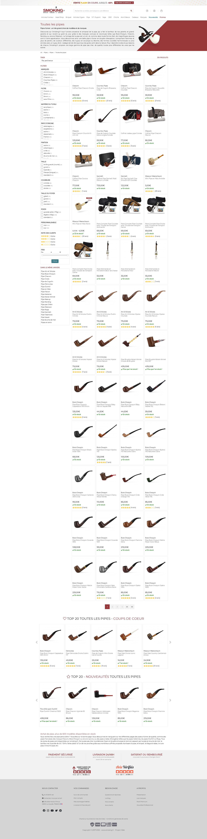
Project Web (120, 830)
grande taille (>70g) (52, 212)
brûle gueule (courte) (53, 165)
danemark (49, 134)
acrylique (49, 107)
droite (47, 188)
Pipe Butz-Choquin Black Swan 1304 (81, 450)
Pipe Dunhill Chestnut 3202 (50, 711)
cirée (47, 151)
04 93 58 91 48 (48, 795)
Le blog (107, 798)
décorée (48, 153)
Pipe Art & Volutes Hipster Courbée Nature (155, 315)
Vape (104, 17)
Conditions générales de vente (117, 819)
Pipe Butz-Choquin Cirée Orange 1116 (130, 496)
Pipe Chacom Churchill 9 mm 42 (81, 134)
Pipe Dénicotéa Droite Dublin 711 (77, 654)
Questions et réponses (113, 795)
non (47, 225)
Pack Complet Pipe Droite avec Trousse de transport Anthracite (155, 225)
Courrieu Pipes (50, 80)
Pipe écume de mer (48, 320)
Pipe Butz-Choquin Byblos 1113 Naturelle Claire (131, 450)
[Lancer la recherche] (131, 11)
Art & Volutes (50, 72)
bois (46, 112)
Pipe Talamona (46, 315)
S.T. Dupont (96, 17)
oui (46, 228)
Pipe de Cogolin (47, 281)
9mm (47, 96)
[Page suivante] (127, 606)
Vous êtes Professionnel (145, 805)
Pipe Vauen (45, 317)
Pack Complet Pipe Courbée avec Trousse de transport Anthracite (107, 225)
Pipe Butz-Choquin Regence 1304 (128, 712)
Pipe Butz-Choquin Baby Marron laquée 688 (106, 405)
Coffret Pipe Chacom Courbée (129, 89)
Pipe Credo (45, 279)
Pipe (88, 17)
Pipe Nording (46, 302)
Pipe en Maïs (46, 289)
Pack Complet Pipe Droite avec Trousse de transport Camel (82, 270)
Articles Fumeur (47, 17)
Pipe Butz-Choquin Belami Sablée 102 (155, 405)
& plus (52, 236)
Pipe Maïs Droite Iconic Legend (126, 654)
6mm (47, 94)
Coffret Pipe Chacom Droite (83, 88)
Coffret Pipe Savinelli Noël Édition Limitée (106, 179)
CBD (110, 17)
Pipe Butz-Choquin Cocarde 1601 (107, 541)
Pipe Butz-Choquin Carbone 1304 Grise (82, 496)
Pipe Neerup (45, 299)
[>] (170, 642)
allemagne (49, 126)
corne (47, 115)
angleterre (49, 129)
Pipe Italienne (46, 294)
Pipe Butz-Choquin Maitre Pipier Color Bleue (155, 541)
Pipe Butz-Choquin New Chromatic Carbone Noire (106, 586)
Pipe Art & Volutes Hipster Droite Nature (106, 360)
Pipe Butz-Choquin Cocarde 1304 (82, 541)
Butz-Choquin (50, 75)
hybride (47, 170)
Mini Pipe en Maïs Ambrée (155, 178)
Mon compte (78, 798)
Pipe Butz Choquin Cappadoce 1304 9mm (80, 405)
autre (47, 110)
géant (47, 196)
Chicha (116, 17)
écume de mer (50, 156)
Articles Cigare (78, 17)
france (48, 137)
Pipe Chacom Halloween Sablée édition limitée (101, 712)
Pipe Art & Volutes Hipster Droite (82, 360)
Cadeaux (135, 17)
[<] (37, 642)
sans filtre (49, 99)
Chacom (48, 77)
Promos (163, 17)
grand (47, 167)
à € (56, 252)
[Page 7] (132, 606)
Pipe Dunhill (45, 287)
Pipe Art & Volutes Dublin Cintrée (82, 315)
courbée (48, 186)
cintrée (47, 183)
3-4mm (48, 91)
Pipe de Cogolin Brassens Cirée (106, 89)
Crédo (47, 83)
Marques (143, 17)
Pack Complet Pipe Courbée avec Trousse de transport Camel (131, 225)
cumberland (49, 118)
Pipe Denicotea (47, 284)
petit (47, 201)
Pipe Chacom (46, 276)
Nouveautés (153, 17)
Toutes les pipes (61, 52)
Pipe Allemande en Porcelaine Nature (152, 270)
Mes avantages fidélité (81, 801)
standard (48, 175)
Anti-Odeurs (125, 17)
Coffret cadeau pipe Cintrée (131, 133)
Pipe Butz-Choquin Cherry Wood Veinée (106, 496)
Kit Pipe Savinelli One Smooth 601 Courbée (129, 179)
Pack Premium (142, 801)
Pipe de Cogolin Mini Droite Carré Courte (102, 654)
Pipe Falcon (45, 292)
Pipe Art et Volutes (48, 271)
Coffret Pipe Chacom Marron (153, 134)
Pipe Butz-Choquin (48, 274)
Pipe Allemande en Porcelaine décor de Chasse (107, 270)
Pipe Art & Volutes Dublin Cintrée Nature (106, 315)
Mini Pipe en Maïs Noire (81, 224)
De (42, 252)
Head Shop (59, 17)
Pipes (46, 52)
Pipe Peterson (46, 307)
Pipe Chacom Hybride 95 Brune (75, 712)
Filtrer (55, 261)
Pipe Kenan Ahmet (48, 297)
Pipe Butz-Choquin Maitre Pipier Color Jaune (82, 586)
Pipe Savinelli (46, 312)
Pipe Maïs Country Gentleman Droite (155, 654)
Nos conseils (109, 802)
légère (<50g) (50, 215)
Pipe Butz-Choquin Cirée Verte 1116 (154, 496)
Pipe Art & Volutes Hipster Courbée (130, 315)
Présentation (141, 795)
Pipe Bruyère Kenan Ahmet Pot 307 (155, 360)
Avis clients (109, 805)
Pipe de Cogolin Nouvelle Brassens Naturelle (154, 89)
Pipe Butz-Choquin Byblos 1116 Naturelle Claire (155, 450)
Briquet (68, 17)
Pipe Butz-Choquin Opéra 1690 (155, 586)
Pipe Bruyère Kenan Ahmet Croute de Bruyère (131, 360)
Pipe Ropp (45, 310)
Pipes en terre (46, 322)
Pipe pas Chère (46, 304)
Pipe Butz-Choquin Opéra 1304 (130, 586)
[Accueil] (41, 52)
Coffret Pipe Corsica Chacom (80, 179)
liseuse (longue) (51, 172)
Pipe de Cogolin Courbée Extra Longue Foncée (106, 134)
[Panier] (161, 11)
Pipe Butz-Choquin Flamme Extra (131, 541)
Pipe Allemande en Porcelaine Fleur (128, 270)
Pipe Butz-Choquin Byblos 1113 (107, 450)
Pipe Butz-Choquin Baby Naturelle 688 (130, 405)
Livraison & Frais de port (82, 805)
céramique (49, 148)
